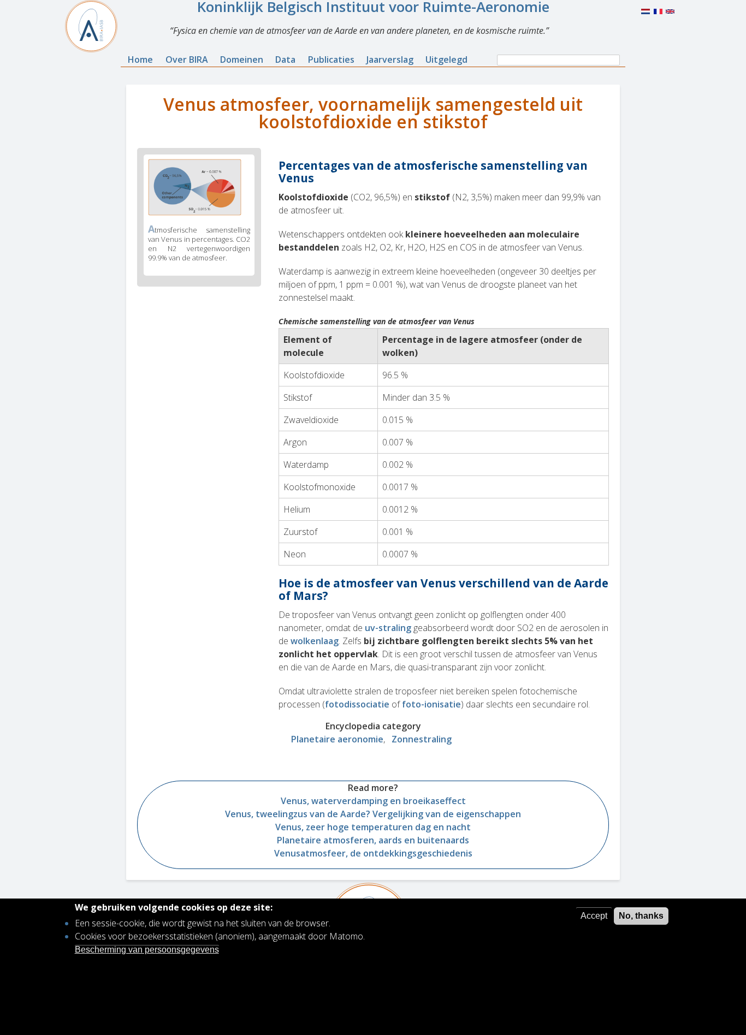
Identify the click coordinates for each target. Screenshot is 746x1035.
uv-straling (388, 628)
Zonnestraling (422, 739)
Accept (594, 915)
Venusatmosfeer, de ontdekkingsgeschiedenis (373, 853)
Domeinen (241, 59)
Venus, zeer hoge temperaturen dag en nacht (373, 827)
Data (285, 59)
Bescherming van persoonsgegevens (147, 949)
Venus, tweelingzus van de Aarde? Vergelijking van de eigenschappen (373, 814)
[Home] (95, 26)
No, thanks (641, 915)
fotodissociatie (357, 704)
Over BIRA (186, 59)
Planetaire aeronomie (337, 739)
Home (140, 59)
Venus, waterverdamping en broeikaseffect (373, 801)
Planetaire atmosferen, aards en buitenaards (373, 840)
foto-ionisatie (431, 704)
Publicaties (331, 59)
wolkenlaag (315, 641)
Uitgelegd (446, 59)
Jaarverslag (389, 59)
